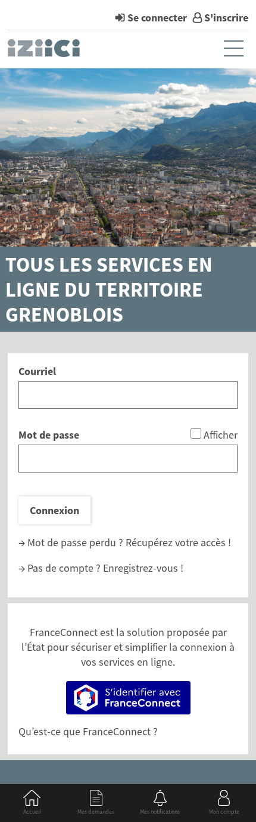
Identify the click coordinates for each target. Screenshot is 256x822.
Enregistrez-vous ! (143, 568)
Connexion (54, 510)
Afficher (221, 435)
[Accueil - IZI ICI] (45, 51)
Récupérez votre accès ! (178, 542)
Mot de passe (48, 435)
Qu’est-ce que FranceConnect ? (88, 731)
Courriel (37, 371)
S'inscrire (226, 17)
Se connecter (157, 17)
